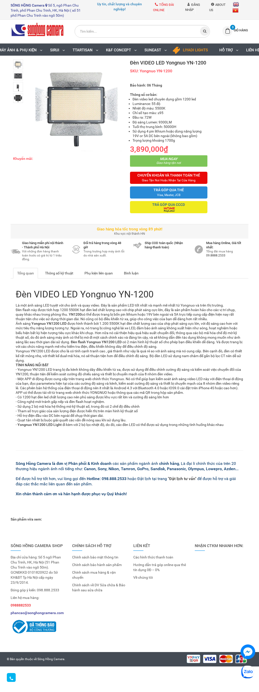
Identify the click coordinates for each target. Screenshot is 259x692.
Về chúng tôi (143, 577)
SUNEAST (153, 50)
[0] (225, 31)
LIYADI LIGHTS (195, 50)
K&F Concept (119, 50)
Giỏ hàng (241, 30)
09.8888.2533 (215, 255)
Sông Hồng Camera (50, 659)
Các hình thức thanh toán (153, 557)
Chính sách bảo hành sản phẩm (97, 565)
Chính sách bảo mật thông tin (95, 557)
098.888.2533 (48, 590)
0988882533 (21, 605)
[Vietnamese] (235, 10)
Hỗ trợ (227, 50)
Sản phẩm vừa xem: (26, 519)
